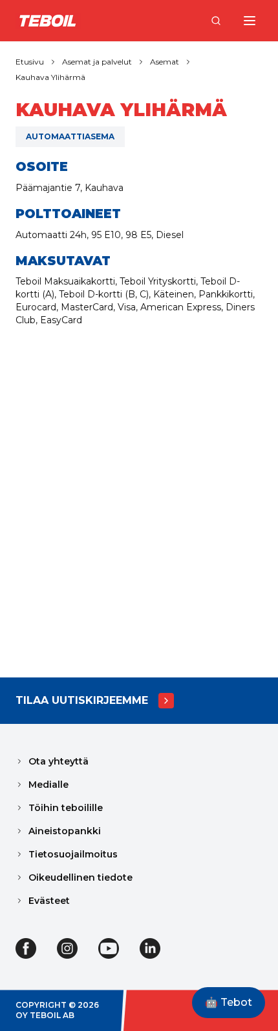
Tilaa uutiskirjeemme (82, 700)
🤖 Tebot (228, 1002)
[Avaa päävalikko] (249, 21)
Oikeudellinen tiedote (80, 877)
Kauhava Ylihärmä (50, 77)
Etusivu (30, 61)
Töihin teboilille (65, 808)
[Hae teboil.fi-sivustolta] (215, 21)
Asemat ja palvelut (97, 61)
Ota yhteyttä (58, 761)
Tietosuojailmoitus (73, 854)
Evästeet (49, 900)
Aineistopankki (64, 831)
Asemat (164, 61)
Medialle (48, 784)
